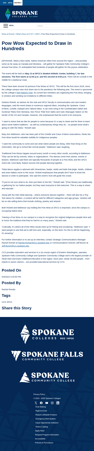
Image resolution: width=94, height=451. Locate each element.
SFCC (10, 3)
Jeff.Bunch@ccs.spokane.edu (15, 246)
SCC (4, 3)
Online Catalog (42, 427)
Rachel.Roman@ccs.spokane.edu (33, 243)
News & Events (8, 34)
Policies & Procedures (44, 443)
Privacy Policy (39, 394)
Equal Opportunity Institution (47, 423)
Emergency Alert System (45, 419)
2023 (37, 34)
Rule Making (41, 407)
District (18, 3)
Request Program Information (47, 435)
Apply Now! (39, 431)
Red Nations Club (25, 93)
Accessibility (40, 439)
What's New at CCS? (24, 34)
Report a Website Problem (46, 415)
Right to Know (41, 411)
